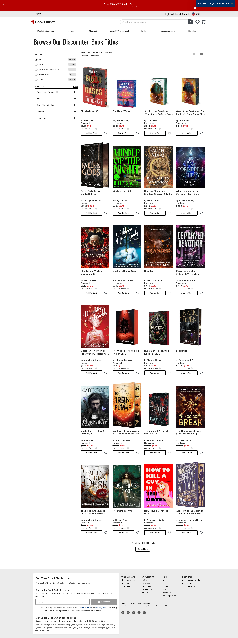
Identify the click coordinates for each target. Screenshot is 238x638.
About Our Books (128, 580)
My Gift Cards (146, 589)
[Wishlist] (197, 22)
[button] (56, 59)
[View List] (201, 54)
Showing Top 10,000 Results (96, 52)
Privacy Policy (67, 628)
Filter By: (39, 86)
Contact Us (166, 593)
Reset (75, 86)
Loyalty (165, 586)
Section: (39, 54)
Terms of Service (77, 628)
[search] (190, 21)
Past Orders (146, 586)
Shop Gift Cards (188, 586)
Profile (144, 580)
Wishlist (144, 593)
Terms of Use (135, 603)
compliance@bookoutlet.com (42, 630)
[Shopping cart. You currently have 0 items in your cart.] (204, 22)
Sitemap (146, 603)
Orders (165, 580)
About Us (125, 583)
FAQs (164, 589)
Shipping (165, 583)
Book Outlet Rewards (191, 580)
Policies (124, 603)
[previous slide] (3, 5)
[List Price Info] (96, 128)
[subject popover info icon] (57, 92)
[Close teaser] (195, 7)
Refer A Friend (188, 583)
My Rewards (146, 583)
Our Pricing (125, 586)
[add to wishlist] (106, 133)
